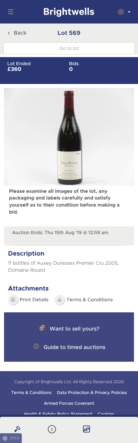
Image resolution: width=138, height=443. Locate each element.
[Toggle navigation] (9, 11)
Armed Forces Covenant (69, 403)
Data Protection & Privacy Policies (92, 392)
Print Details (34, 300)
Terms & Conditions (89, 300)
